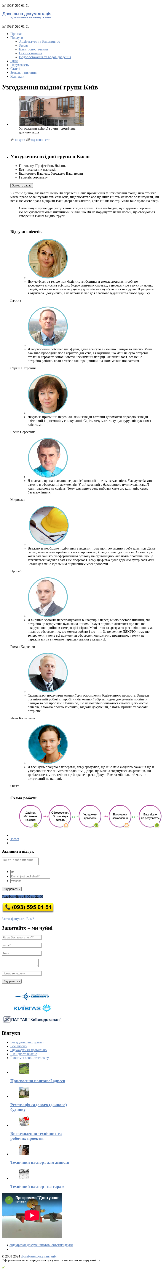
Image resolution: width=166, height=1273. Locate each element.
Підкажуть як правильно (28, 1050)
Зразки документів (30, 1245)
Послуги (16, 37)
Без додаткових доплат (27, 1042)
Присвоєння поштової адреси (37, 1081)
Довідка (13, 1245)
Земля (23, 45)
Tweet (14, 839)
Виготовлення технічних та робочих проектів (36, 1136)
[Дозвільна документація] (27, 18)
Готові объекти (52, 1245)
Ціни (14, 61)
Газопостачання (30, 53)
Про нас (16, 34)
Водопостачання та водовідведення (45, 57)
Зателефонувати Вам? (18, 919)
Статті (15, 68)
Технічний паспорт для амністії (39, 1162)
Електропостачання (33, 49)
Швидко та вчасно (23, 1054)
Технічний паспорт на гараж (37, 1186)
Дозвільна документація (38, 1256)
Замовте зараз (21, 185)
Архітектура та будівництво (39, 41)
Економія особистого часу (29, 1058)
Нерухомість (19, 65)
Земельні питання (23, 72)
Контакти (17, 76)
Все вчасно (18, 1046)
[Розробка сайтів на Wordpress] (3, 1267)
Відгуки (67, 1245)
